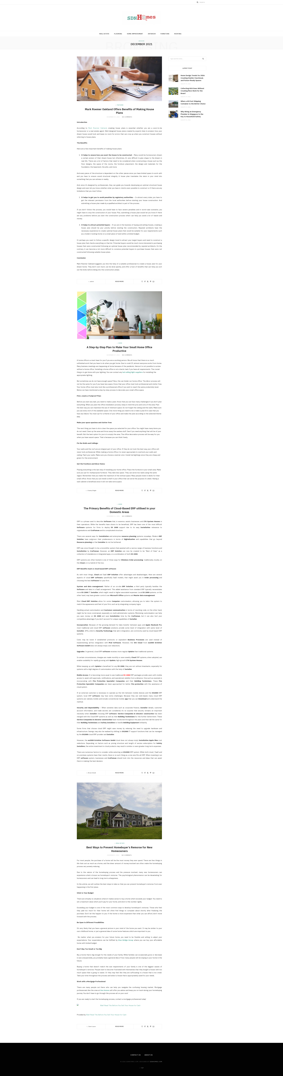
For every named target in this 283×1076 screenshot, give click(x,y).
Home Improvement (135, 34)
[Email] (153, 281)
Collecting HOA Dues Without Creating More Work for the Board (192, 90)
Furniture (165, 34)
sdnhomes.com (155, 1061)
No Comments (127, 117)
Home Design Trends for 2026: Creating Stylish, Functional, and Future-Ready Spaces (193, 77)
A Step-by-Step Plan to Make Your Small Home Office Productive (119, 348)
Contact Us (135, 1055)
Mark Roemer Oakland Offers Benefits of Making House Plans (119, 111)
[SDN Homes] (141, 18)
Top (142, 1068)
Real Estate (104, 34)
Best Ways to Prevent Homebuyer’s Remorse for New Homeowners (119, 849)
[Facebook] (144, 281)
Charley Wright (91, 490)
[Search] (197, 2)
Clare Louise (92, 1026)
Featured (120, 105)
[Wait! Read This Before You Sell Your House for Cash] (119, 1005)
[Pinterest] (150, 281)
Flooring (118, 34)
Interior (152, 34)
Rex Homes (104, 990)
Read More (119, 281)
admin (92, 281)
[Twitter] (147, 281)
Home (120, 343)
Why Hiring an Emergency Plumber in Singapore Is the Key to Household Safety (192, 114)
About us (148, 1055)
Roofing (178, 34)
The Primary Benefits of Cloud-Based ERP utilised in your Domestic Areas (119, 510)
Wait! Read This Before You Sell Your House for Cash (106, 1015)
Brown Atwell (92, 773)
